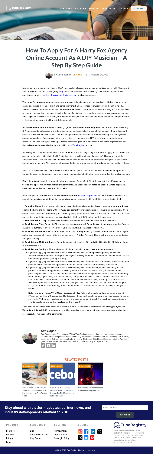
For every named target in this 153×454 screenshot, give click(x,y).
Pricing (9, 438)
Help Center (35, 438)
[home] (18, 7)
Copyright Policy (61, 438)
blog (61, 91)
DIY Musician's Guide (39, 434)
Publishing (77, 74)
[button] (111, 9)
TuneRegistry (78, 145)
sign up (139, 8)
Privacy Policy (60, 431)
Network (10, 434)
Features (10, 431)
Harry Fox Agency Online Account (61, 95)
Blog (32, 431)
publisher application (87, 195)
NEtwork (80, 8)
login (124, 8)
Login (8, 442)
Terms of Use (60, 434)
